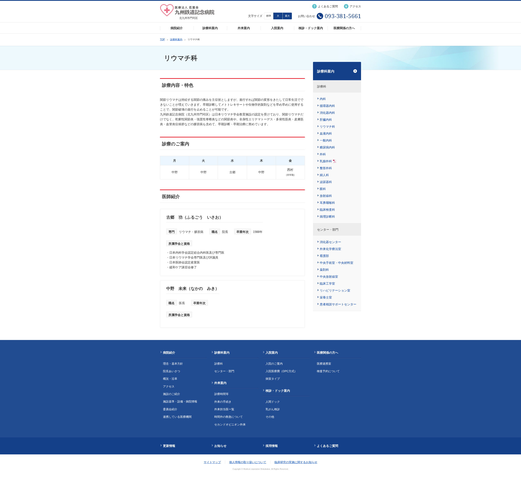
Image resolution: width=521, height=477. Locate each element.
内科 (323, 99)
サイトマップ (212, 462)
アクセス (168, 386)
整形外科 (326, 168)
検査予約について (328, 371)
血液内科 (326, 133)
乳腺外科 (326, 161)
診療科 (218, 363)
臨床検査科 (327, 209)
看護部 (324, 256)
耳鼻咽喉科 (327, 202)
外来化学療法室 (330, 249)
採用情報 (272, 445)
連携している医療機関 (177, 416)
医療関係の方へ (344, 28)
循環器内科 (327, 105)
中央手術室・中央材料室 (336, 262)
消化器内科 (327, 112)
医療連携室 (324, 363)
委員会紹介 (170, 409)
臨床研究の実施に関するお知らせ (296, 462)
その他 (270, 416)
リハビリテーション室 (335, 290)
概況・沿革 (170, 378)
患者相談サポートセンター (338, 304)
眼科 (323, 189)
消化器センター (330, 242)
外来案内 (244, 28)
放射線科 (326, 195)
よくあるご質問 (327, 445)
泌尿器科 (326, 182)
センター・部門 (224, 371)
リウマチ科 (327, 126)
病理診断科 (327, 216)
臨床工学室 (327, 283)
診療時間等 (221, 394)
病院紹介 (177, 28)
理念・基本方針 (173, 363)
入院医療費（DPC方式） (281, 371)
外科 (323, 154)
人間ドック (273, 401)
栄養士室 (326, 297)
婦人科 (324, 175)
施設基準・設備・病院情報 (180, 401)
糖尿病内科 (327, 147)
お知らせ (220, 445)
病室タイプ (273, 378)
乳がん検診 (273, 409)
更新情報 (169, 445)
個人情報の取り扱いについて (247, 462)
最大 (287, 15)
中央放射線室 (329, 276)
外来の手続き (222, 401)
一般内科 (326, 140)
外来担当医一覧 (224, 409)
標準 (268, 15)
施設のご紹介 (171, 394)
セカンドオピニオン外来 (230, 424)
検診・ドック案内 (311, 28)
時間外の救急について (228, 416)
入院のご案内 (274, 363)
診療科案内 (210, 28)
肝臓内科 (326, 119)
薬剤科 (324, 269)
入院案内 (277, 28)
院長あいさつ (171, 371)
